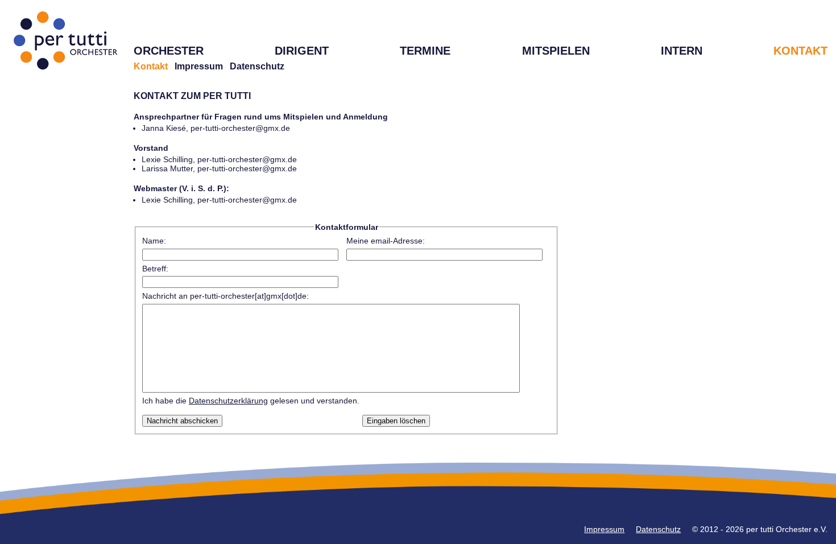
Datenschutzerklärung (228, 400)
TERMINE (425, 50)
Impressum (199, 66)
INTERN (681, 50)
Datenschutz (257, 66)
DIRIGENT (302, 50)
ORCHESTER (169, 50)
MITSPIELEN (556, 50)
